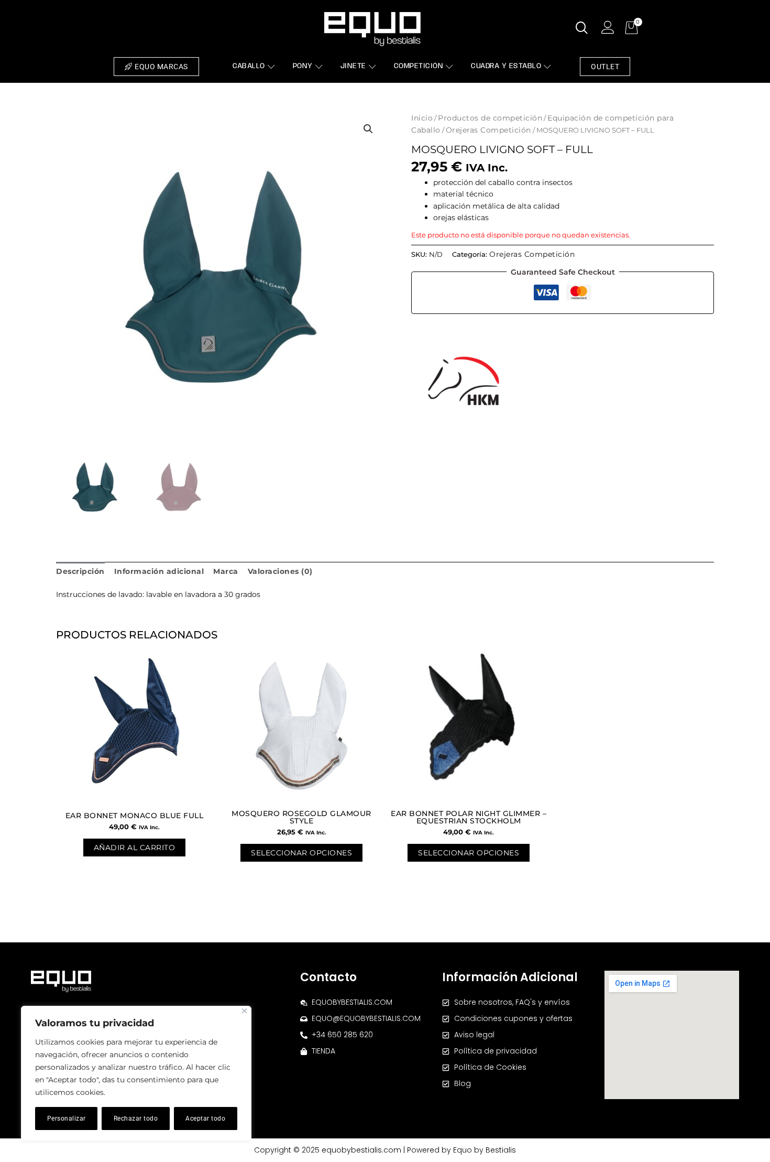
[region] (136, 1073)
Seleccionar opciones (301, 852)
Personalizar (66, 1118)
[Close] (244, 1010)
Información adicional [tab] (159, 571)
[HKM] (463, 381)
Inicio (422, 118)
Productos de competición (490, 118)
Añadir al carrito (134, 847)
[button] (368, 129)
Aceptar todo (205, 1118)
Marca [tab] (225, 571)
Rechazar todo (136, 1118)
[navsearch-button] (582, 29)
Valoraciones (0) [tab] (280, 571)
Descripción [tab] (80, 571)
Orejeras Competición (488, 130)
